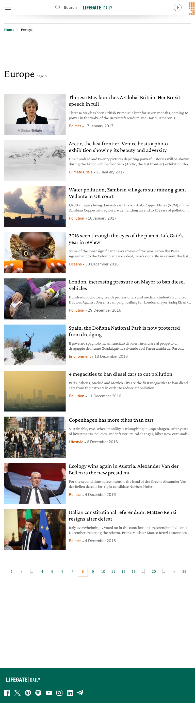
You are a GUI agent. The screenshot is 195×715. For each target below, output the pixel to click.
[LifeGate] (97, 7)
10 (103, 571)
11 (113, 571)
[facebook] (7, 693)
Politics (75, 126)
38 (184, 571)
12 (123, 571)
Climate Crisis (80, 172)
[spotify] (38, 693)
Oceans (75, 264)
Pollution (76, 218)
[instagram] (59, 693)
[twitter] (17, 693)
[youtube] (49, 693)
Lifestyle (76, 441)
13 (134, 571)
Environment (80, 356)
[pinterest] (28, 693)
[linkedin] (70, 693)
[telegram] (80, 693)
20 (154, 571)
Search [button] (70, 7)
